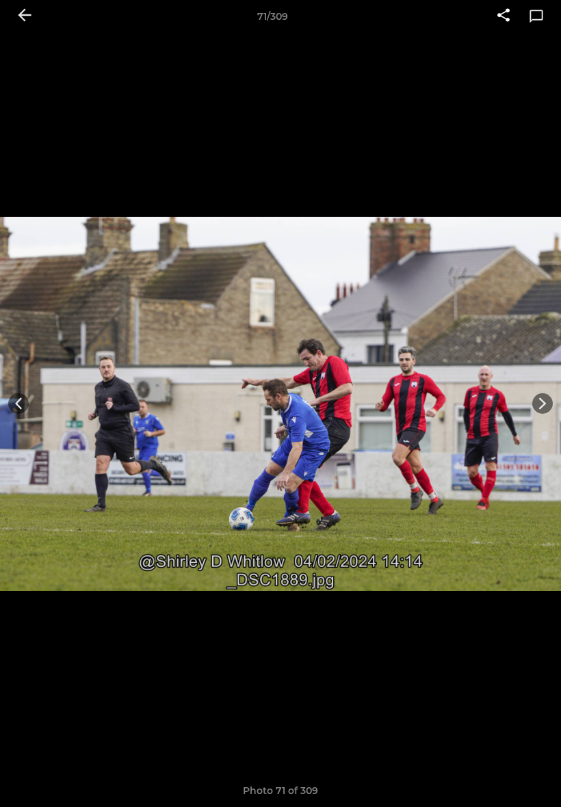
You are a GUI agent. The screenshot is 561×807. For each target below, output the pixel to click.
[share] (503, 16)
